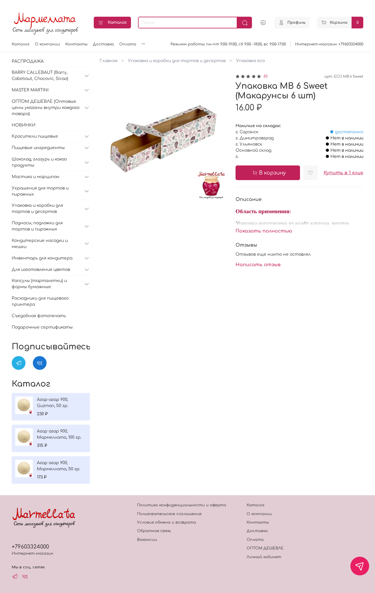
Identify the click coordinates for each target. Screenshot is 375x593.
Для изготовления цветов (41, 269)
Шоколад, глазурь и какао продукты (39, 162)
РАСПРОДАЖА (28, 61)
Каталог (117, 22)
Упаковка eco (250, 61)
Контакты (76, 44)
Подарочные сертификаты (42, 327)
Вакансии (147, 540)
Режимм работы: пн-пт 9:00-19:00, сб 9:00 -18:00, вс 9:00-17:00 (228, 44)
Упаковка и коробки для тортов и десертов (177, 61)
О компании (47, 44)
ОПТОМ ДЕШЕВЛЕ (265, 548)
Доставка (103, 44)
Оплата (127, 44)
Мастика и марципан (35, 177)
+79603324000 (30, 547)
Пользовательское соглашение (169, 514)
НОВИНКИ (23, 125)
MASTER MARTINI (30, 90)
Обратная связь (154, 531)
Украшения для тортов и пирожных (40, 191)
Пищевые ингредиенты (38, 148)
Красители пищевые (35, 136)
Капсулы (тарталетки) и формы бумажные (39, 283)
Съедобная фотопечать (39, 316)
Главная (108, 61)
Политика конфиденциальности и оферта (181, 505)
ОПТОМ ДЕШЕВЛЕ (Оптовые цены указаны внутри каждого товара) (45, 107)
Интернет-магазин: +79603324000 (329, 44)
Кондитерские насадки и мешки (40, 243)
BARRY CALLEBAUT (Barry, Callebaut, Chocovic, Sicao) (40, 75)
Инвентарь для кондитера (42, 258)
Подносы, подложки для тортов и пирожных (37, 226)
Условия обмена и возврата (166, 522)
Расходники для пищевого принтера (40, 301)
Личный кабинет (264, 557)
